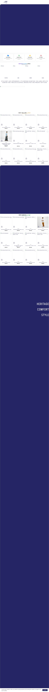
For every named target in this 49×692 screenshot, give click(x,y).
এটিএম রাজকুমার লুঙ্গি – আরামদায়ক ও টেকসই (31, 229)
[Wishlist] (40, 2)
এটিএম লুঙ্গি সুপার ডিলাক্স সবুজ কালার (6, 161)
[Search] (37, 2)
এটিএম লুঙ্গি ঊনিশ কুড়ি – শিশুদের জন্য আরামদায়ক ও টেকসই (18, 246)
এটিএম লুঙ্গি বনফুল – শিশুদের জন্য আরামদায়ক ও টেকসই (43, 162)
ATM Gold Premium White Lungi (31, 161)
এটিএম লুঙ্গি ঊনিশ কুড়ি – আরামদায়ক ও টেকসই (30, 143)
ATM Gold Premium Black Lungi (18, 143)
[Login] (47, 2)
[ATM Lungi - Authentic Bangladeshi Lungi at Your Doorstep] (5, 2)
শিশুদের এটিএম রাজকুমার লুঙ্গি (43, 143)
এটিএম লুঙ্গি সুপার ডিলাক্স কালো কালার (6, 127)
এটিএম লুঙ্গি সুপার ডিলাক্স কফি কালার (18, 127)
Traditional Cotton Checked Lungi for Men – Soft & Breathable (6, 144)
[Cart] (44, 2)
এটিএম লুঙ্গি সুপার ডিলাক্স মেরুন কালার (43, 127)
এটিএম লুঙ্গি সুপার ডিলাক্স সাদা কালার (31, 127)
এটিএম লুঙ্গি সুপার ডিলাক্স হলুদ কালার (18, 161)
